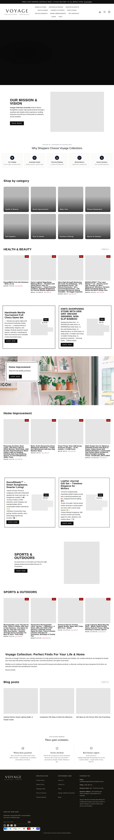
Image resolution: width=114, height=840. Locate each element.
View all (105, 249)
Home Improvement (58, 13)
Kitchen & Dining (56, 7)
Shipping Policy (40, 788)
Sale (60, 16)
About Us (60, 780)
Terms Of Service (41, 793)
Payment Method (41, 797)
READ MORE (17, 123)
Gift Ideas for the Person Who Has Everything (93, 717)
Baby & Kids (72, 10)
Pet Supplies (74, 13)
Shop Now (67, 344)
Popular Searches (66, 833)
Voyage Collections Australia (66, 793)
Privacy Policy (40, 780)
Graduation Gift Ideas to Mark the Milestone (56, 717)
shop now (11, 341)
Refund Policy (40, 784)
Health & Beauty (72, 7)
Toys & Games (42, 10)
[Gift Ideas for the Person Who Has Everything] (93, 701)
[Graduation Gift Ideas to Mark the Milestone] (57, 701)
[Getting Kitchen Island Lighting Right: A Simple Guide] (21, 701)
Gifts (54, 16)
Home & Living (40, 7)
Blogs (59, 797)
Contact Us (61, 784)
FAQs (59, 788)
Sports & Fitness (58, 10)
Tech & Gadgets (41, 13)
